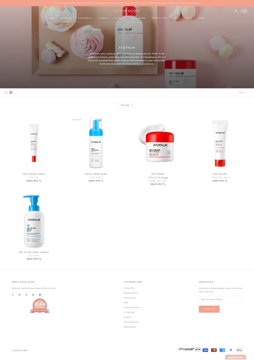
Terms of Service (131, 321)
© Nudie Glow (19, 350)
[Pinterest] (33, 294)
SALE (176, 18)
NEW (52, 18)
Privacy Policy (130, 297)
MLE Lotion (220, 174)
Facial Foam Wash (96, 174)
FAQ (126, 302)
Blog (201, 18)
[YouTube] (40, 294)
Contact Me (129, 288)
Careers (127, 317)
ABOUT (188, 18)
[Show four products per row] (11, 92)
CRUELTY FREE (159, 18)
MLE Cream (158, 174)
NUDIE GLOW (138, 18)
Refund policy (130, 326)
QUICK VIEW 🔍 (34, 180)
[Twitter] (20, 294)
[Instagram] (26, 294)
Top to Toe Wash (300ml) (34, 252)
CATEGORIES (85, 18)
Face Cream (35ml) (34, 174)
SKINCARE (66, 18)
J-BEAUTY (120, 18)
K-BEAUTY (103, 18)
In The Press (129, 312)
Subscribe (209, 309)
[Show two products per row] (6, 92)
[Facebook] (13, 294)
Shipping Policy (131, 292)
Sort (242, 92)
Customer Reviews (132, 307)
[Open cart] (245, 11)
